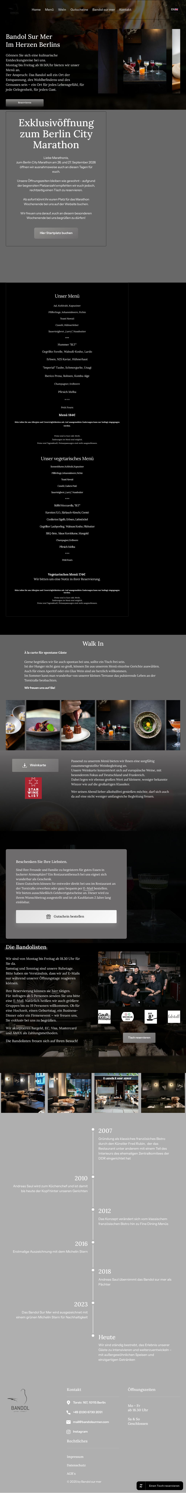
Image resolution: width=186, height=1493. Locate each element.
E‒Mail (88, 888)
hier (55, 991)
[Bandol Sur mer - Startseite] (14, 10)
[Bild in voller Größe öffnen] (119, 61)
